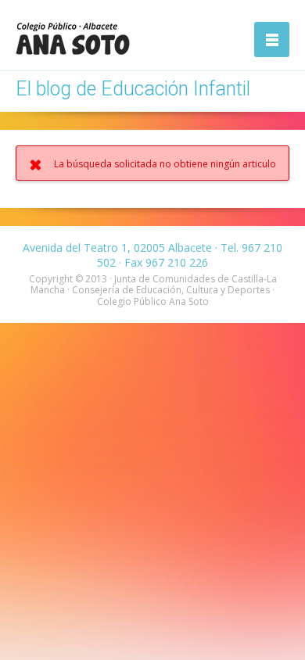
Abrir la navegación (271, 39)
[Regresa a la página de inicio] (73, 38)
